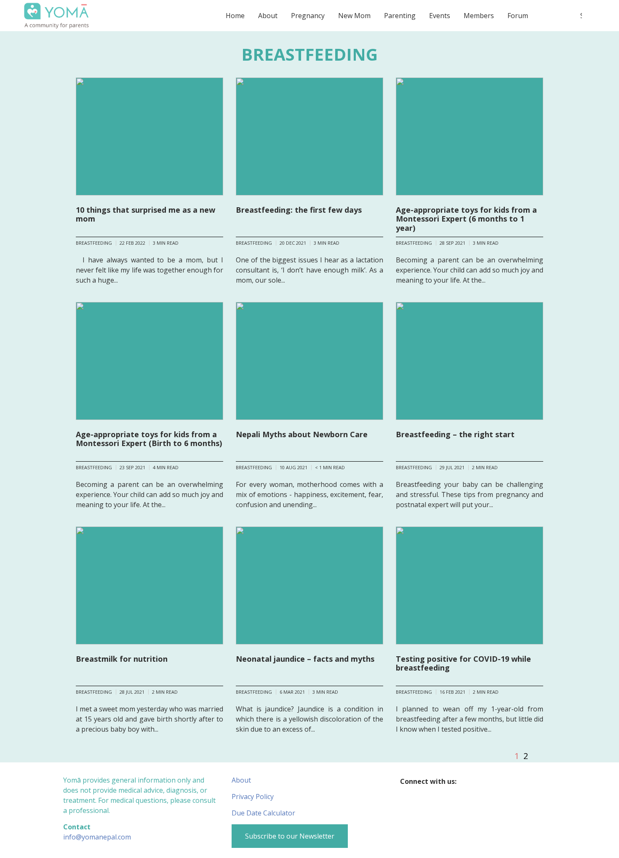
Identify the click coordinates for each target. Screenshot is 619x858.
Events (439, 15)
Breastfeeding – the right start (455, 434)
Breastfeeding (94, 243)
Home (235, 15)
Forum (517, 15)
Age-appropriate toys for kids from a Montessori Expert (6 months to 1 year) (466, 219)
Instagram (484, 781)
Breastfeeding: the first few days (299, 210)
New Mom (354, 15)
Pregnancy (308, 15)
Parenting (400, 15)
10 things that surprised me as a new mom (145, 214)
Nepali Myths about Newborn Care (302, 434)
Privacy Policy (253, 796)
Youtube (501, 781)
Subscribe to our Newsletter (289, 836)
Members (479, 15)
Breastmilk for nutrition (122, 659)
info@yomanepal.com (97, 837)
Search (581, 15)
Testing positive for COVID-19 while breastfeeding (463, 663)
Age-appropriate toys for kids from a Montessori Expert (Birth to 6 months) (149, 439)
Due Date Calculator (263, 813)
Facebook (468, 781)
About (267, 15)
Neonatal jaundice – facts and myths (305, 659)
